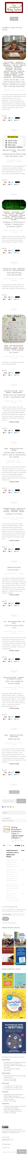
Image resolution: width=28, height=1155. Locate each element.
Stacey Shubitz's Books (11, 927)
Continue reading (10, 422)
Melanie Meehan (6, 1073)
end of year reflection (18, 63)
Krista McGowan (10, 161)
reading (8, 392)
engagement (7, 65)
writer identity (17, 75)
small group (21, 150)
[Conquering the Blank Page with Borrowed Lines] (14, 142)
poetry (7, 216)
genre (6, 345)
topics (14, 151)
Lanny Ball (19, 230)
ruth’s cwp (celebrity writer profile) (14, 682)
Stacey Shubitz (10, 462)
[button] (14, 854)
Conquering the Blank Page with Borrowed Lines (14, 155)
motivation (18, 68)
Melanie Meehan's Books (11, 969)
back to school (9, 62)
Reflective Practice (10, 71)
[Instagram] (5, 807)
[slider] (18, 845)
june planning (13, 215)
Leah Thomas (5, 1083)
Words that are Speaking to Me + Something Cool (14, 396)
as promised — (14, 570)
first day (15, 65)
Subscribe (21, 801)
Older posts (14, 792)
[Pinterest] (8, 807)
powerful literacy (17, 216)
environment (16, 212)
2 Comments (14, 519)
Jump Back (21, 845)
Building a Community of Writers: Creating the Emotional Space (14, 224)
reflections (18, 69)
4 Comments (14, 633)
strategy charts (18, 347)
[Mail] (13, 807)
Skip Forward (23, 845)
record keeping (17, 392)
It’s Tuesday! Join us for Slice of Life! (13, 1085)
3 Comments (19, 161)
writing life (7, 77)
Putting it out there (14, 514)
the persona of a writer (14, 678)
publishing (14, 511)
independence (18, 66)
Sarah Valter (5, 1091)
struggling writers (17, 72)
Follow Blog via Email (10, 907)
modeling (22, 215)
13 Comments (14, 232)
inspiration (9, 68)
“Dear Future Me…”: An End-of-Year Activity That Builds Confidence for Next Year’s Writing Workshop (14, 83)
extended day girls (9, 508)
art (5, 621)
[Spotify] (10, 807)
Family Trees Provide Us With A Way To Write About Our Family (14, 455)
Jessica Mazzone (21, 90)
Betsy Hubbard (20, 356)
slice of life (7, 270)
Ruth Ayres (19, 400)
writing (14, 450)
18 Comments (14, 280)
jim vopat (21, 677)
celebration (19, 62)
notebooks (9, 69)
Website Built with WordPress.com (14, 1152)
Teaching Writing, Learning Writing (14, 274)
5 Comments (14, 357)
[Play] (4, 845)
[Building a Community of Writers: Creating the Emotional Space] (14, 205)
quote (21, 391)
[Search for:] (14, 812)
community (6, 63)
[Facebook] (3, 807)
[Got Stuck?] (14, 329)
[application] (14, 845)
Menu (15, 18)
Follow (5, 918)
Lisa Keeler (21, 278)
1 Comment (14, 402)
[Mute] (15, 845)
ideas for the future (9, 150)
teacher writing (8, 218)
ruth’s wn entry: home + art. (14, 626)
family (6, 448)
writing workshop (18, 77)
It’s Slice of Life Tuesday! (10, 1079)
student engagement (10, 74)
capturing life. (14, 739)
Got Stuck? (14, 352)
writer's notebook (18, 270)
